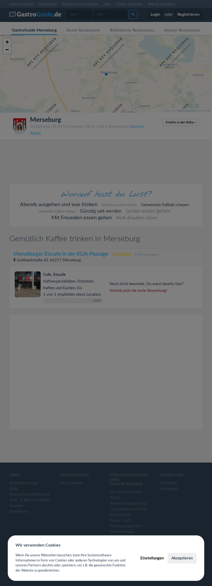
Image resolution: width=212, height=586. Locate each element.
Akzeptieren (182, 558)
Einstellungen (152, 558)
